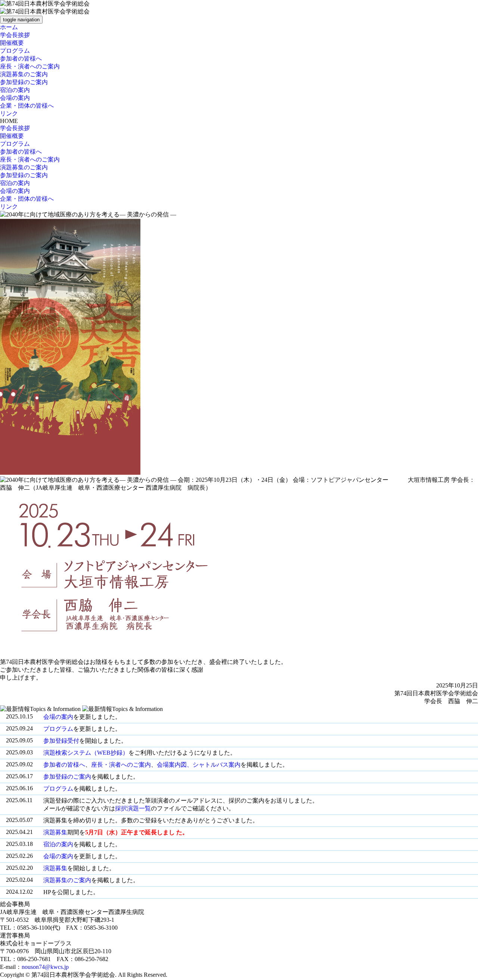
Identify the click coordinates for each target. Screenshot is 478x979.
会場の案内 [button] (15, 98)
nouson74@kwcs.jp (45, 967)
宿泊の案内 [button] (15, 90)
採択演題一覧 (133, 808)
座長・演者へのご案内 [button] (30, 66)
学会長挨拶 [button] (15, 35)
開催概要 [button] (12, 43)
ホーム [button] (9, 27)
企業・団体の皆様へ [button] (27, 105)
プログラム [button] (15, 50)
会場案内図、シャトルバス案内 (198, 764)
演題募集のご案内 (67, 880)
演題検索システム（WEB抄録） (85, 752)
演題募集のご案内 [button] (24, 74)
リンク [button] (9, 113)
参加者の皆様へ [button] (21, 58)
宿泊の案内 (58, 844)
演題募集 (55, 832)
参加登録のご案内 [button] (24, 82)
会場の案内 (58, 717)
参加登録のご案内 (67, 776)
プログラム (58, 729)
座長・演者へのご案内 (121, 764)
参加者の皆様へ (64, 764)
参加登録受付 (61, 741)
